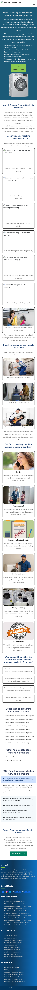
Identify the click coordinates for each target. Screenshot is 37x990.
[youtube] (16, 891)
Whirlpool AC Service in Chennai (13, 942)
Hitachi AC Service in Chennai (12, 952)
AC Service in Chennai (10, 935)
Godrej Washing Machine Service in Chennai (16, 925)
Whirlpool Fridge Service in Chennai (14, 974)
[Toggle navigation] (34, 3)
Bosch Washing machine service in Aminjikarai (19, 743)
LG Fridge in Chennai (10, 970)
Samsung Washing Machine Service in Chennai (17, 906)
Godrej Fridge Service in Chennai (13, 977)
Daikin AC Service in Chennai (12, 947)
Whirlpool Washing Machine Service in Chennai (17, 915)
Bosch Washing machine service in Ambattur (18, 739)
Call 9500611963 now (18, 854)
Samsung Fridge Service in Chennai (14, 972)
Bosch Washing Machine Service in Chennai (16, 911)
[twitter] (10, 891)
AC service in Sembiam (12, 757)
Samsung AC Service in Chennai (13, 940)
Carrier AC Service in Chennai (12, 954)
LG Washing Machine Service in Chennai (15, 904)
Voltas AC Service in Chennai (12, 945)
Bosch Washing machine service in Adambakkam (20, 719)
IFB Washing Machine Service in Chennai (15, 908)
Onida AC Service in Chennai (12, 949)
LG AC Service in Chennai (11, 938)
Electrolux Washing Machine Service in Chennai (17, 920)
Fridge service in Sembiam (13, 760)
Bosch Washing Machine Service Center (18, 831)
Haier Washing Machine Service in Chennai (16, 918)
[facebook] (3, 891)
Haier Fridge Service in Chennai (13, 979)
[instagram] (6, 891)
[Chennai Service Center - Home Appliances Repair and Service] (13, 4)
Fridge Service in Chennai (11, 967)
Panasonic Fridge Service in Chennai (14, 981)
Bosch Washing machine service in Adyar (17, 722)
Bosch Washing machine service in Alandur (18, 729)
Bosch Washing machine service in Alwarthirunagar (20, 736)
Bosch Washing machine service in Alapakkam (19, 732)
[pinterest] (26, 891)
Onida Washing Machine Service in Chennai (16, 913)
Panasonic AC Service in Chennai (13, 956)
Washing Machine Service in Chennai (14, 901)
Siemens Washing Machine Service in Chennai (17, 922)
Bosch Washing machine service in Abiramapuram (20, 715)
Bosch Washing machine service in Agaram (18, 726)
